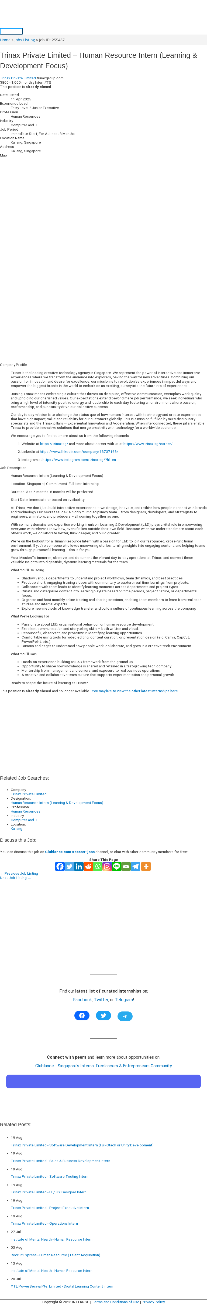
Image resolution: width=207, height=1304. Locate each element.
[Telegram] (135, 866)
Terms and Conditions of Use (115, 1302)
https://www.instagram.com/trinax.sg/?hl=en (79, 459)
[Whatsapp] (97, 866)
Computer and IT (24, 820)
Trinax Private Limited (18, 78)
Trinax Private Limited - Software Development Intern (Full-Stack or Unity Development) (82, 1145)
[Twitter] (69, 866)
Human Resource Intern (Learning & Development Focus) (57, 802)
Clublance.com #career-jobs (70, 852)
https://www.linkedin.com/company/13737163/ (79, 451)
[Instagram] (107, 866)
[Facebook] (60, 866)
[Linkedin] (79, 866)
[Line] (116, 866)
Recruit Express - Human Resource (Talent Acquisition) (55, 1255)
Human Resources (25, 811)
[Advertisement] (103, 321)
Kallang (16, 828)
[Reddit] (88, 866)
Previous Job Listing (19, 873)
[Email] (126, 866)
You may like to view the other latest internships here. (135, 691)
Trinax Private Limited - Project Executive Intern (50, 1207)
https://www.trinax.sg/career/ (148, 444)
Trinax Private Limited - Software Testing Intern (49, 1176)
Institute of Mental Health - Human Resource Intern (51, 1239)
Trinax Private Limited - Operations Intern (44, 1223)
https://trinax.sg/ (54, 444)
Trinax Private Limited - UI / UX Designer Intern (49, 1192)
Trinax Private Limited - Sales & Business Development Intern (60, 1161)
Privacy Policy (153, 1302)
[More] (146, 866)
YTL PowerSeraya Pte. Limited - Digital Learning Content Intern (62, 1286)
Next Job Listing (15, 877)
